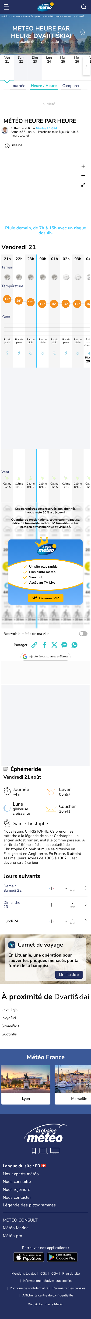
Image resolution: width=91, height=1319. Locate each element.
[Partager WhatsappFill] (74, 645)
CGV (54, 1273)
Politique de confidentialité (29, 1288)
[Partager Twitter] (54, 645)
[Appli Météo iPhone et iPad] (29, 1257)
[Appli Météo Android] (62, 1257)
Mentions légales (23, 1273)
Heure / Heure (44, 85)
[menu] (7, 7)
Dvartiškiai (81, 16)
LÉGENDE (16, 145)
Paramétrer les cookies (68, 1288)
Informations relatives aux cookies (47, 1281)
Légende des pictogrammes (29, 1205)
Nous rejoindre (16, 1189)
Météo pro (12, 1236)
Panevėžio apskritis (33, 16)
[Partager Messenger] (64, 645)
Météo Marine (16, 1228)
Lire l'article (69, 974)
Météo (4, 16)
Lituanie (15, 16)
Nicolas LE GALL (47, 128)
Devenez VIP (49, 598)
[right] (86, 66)
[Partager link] (34, 645)
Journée (18, 85)
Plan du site (71, 1273)
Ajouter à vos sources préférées (48, 656)
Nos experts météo (21, 1174)
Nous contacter (17, 1197)
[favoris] (82, 32)
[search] (84, 7)
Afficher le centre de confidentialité (47, 1295)
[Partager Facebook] (44, 645)
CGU (43, 1273)
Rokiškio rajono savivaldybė (60, 16)
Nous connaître (17, 1181)
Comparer (71, 85)
